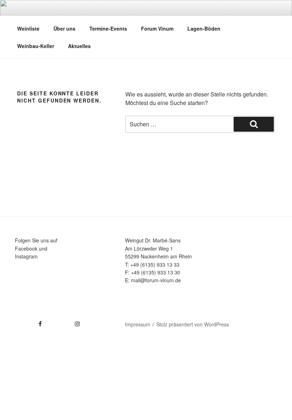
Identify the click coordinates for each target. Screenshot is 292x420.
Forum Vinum (157, 28)
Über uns (64, 28)
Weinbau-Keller (35, 45)
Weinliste (28, 28)
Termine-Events (108, 28)
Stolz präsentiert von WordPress (192, 324)
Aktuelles (79, 45)
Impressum (137, 324)
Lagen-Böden (203, 28)
